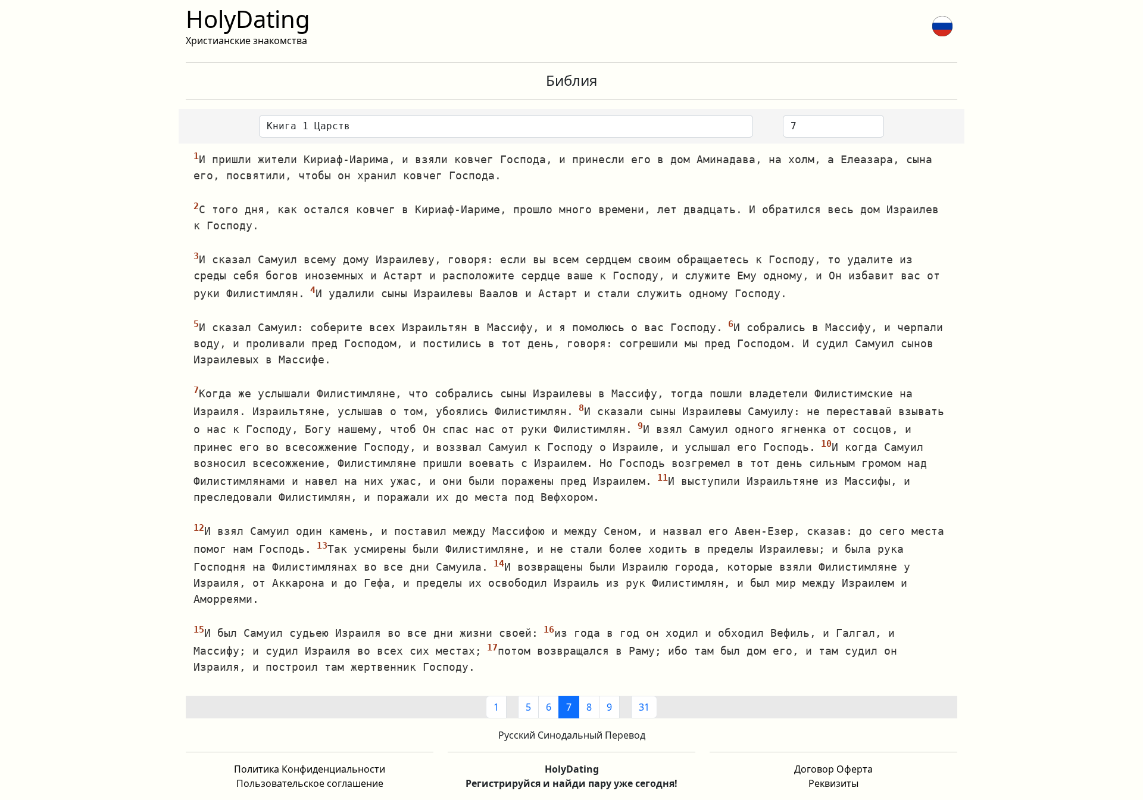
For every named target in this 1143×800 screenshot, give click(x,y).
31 (644, 707)
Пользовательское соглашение (309, 783)
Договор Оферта (833, 769)
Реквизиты (833, 783)
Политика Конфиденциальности (309, 769)
